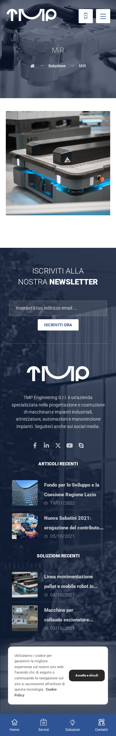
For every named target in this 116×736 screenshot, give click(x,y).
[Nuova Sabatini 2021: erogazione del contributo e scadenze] (25, 526)
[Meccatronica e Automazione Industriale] (31, 14)
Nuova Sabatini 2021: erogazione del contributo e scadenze (73, 527)
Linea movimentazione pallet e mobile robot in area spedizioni (68, 586)
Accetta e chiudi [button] (86, 675)
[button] (103, 16)
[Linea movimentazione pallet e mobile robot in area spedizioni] (25, 585)
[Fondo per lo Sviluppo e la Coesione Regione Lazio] (25, 493)
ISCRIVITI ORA (58, 324)
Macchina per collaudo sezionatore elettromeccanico (66, 619)
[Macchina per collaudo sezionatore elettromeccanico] (25, 618)
